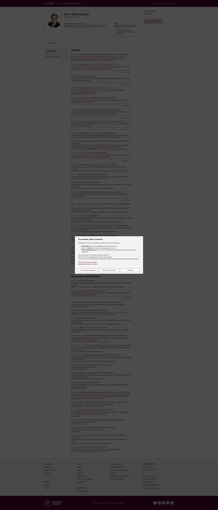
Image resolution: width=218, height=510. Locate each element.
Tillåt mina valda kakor (109, 270)
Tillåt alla (130, 270)
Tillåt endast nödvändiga (88, 270)
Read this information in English (87, 264)
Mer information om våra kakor (87, 262)
